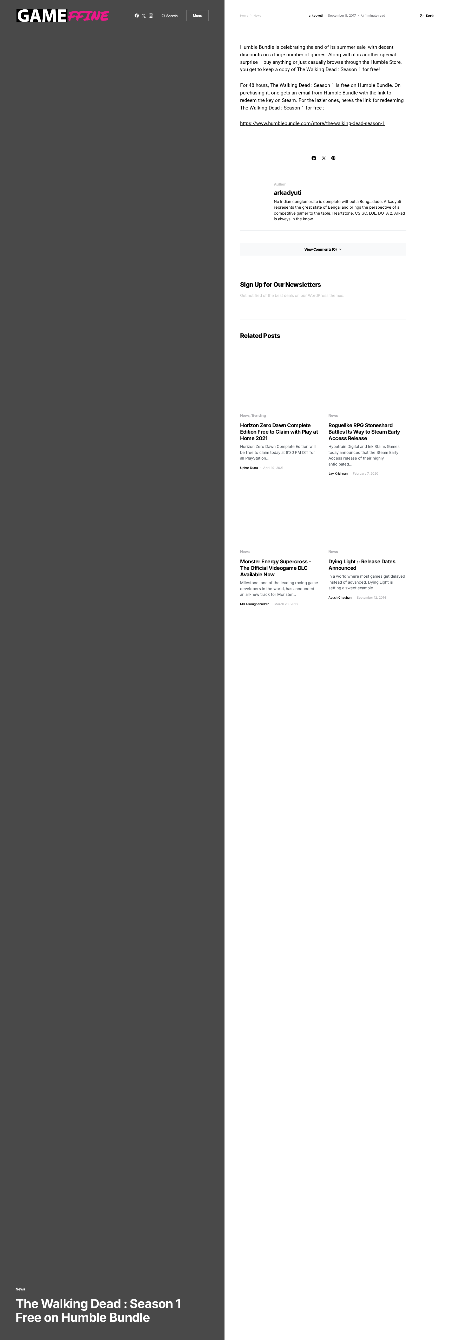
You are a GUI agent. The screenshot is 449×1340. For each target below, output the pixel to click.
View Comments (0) (320, 249)
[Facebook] (137, 15)
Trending (258, 415)
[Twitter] (144, 15)
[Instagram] (151, 15)
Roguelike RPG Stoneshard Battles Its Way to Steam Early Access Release (364, 431)
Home (244, 15)
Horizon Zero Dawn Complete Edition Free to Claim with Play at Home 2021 (279, 431)
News (20, 1289)
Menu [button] (197, 15)
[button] (169, 15)
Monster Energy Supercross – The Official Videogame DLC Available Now (275, 568)
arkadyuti (288, 192)
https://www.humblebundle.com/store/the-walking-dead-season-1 (312, 123)
